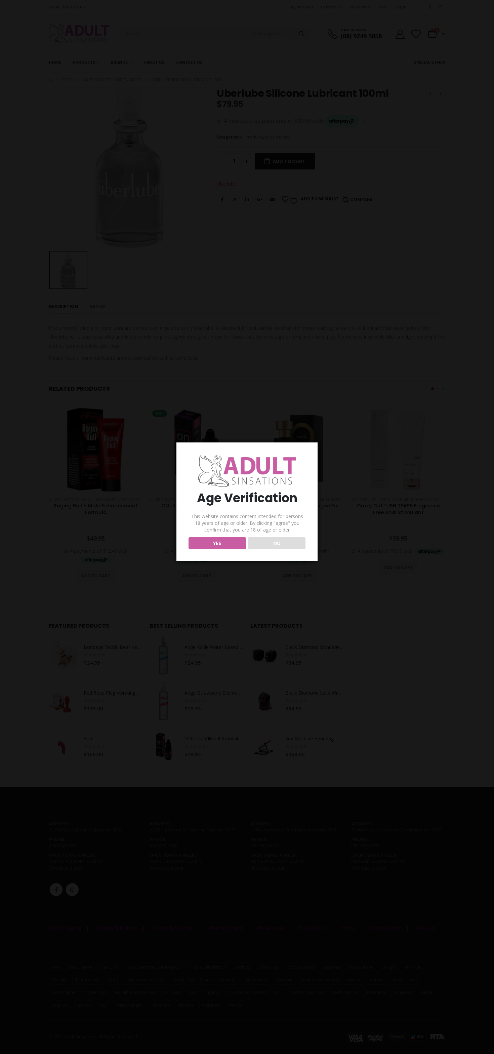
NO (277, 543)
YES (217, 543)
